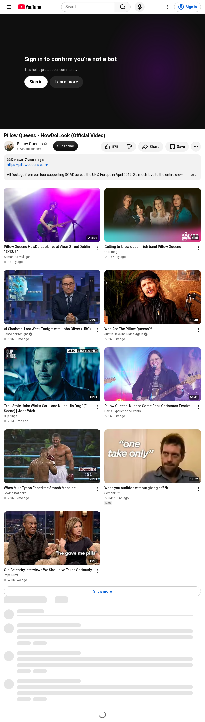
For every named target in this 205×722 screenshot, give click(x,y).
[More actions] (196, 147)
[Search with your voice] (140, 7)
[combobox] (90, 7)
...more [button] (190, 175)
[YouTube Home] (29, 7)
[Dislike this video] (129, 147)
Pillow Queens (30, 143)
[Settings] (167, 7)
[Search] (123, 7)
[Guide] (9, 7)
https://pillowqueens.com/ (27, 165)
